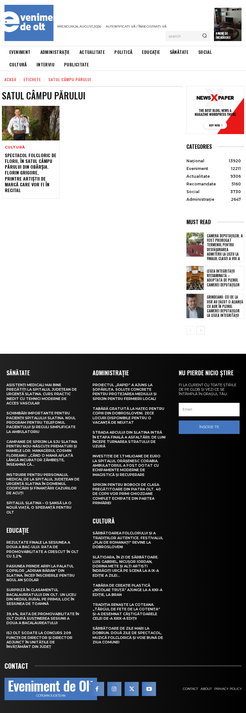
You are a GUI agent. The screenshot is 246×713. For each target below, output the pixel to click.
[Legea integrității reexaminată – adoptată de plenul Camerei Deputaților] (195, 278)
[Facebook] (97, 689)
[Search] (204, 36)
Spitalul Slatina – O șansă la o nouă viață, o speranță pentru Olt (38, 507)
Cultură (15, 147)
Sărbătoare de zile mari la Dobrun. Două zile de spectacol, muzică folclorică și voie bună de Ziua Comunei (128, 635)
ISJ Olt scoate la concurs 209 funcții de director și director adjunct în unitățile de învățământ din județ (39, 640)
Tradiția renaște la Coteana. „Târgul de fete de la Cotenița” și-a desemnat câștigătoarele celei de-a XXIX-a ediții (126, 611)
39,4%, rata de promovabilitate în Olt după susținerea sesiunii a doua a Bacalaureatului (42, 618)
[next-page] (201, 330)
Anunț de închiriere (223, 35)
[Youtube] (149, 689)
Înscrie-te (209, 427)
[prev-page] (190, 330)
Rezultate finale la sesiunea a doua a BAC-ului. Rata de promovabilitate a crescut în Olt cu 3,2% (42, 549)
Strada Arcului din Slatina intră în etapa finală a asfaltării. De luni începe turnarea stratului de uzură (129, 439)
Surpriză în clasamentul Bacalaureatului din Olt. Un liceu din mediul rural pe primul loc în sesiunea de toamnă (41, 597)
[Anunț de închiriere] (228, 24)
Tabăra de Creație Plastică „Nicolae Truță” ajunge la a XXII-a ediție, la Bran (127, 590)
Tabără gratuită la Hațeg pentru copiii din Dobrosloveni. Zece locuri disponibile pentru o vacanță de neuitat (128, 415)
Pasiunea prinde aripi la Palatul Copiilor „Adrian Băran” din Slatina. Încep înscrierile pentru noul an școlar (40, 573)
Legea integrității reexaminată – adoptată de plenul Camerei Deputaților (223, 277)
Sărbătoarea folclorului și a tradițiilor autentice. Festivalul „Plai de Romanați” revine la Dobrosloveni (128, 540)
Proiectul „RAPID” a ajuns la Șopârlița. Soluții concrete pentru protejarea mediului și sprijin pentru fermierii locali (125, 392)
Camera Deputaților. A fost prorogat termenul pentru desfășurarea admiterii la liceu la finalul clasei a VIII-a (225, 247)
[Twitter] (132, 689)
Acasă (10, 79)
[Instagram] (114, 689)
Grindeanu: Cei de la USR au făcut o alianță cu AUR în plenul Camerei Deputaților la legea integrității (225, 306)
